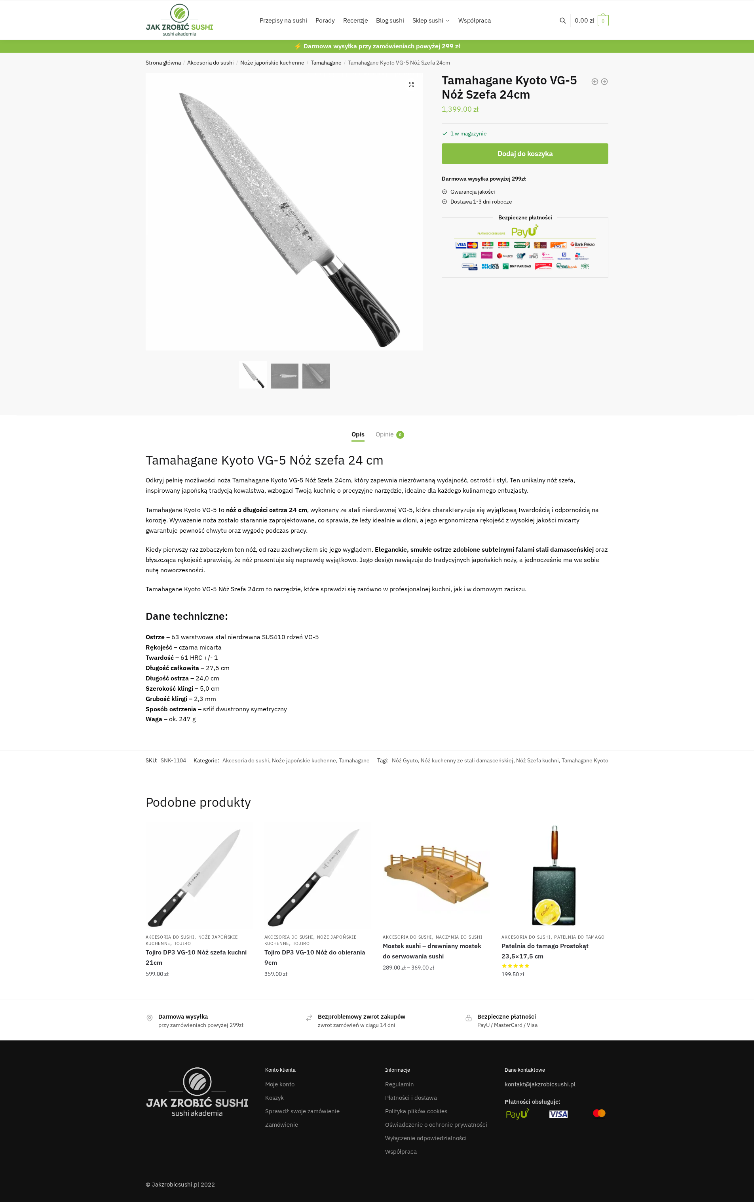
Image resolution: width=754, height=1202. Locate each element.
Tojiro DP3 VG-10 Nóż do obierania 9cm (314, 957)
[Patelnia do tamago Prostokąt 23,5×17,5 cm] (554, 875)
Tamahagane (326, 62)
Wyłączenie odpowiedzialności (426, 1138)
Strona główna (163, 62)
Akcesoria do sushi (210, 62)
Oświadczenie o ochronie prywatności (436, 1124)
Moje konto (279, 1084)
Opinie (385, 434)
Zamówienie (281, 1124)
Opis (358, 434)
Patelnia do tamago (579, 937)
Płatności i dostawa (411, 1097)
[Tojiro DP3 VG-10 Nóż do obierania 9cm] (317, 875)
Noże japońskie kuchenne (272, 62)
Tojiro (182, 943)
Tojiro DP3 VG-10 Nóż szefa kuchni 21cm (196, 957)
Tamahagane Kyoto (585, 760)
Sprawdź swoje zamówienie (302, 1111)
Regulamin (399, 1084)
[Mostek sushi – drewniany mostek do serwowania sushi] (436, 875)
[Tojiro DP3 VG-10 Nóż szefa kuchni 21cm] (199, 875)
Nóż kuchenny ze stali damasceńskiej (467, 760)
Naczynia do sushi (459, 937)
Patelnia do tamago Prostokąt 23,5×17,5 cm (545, 951)
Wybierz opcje (436, 990)
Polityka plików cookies (416, 1111)
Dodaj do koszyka (525, 153)
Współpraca (401, 1151)
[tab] (358, 427)
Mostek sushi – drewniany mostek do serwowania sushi (432, 951)
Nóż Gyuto (405, 760)
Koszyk (274, 1097)
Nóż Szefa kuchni (537, 760)
